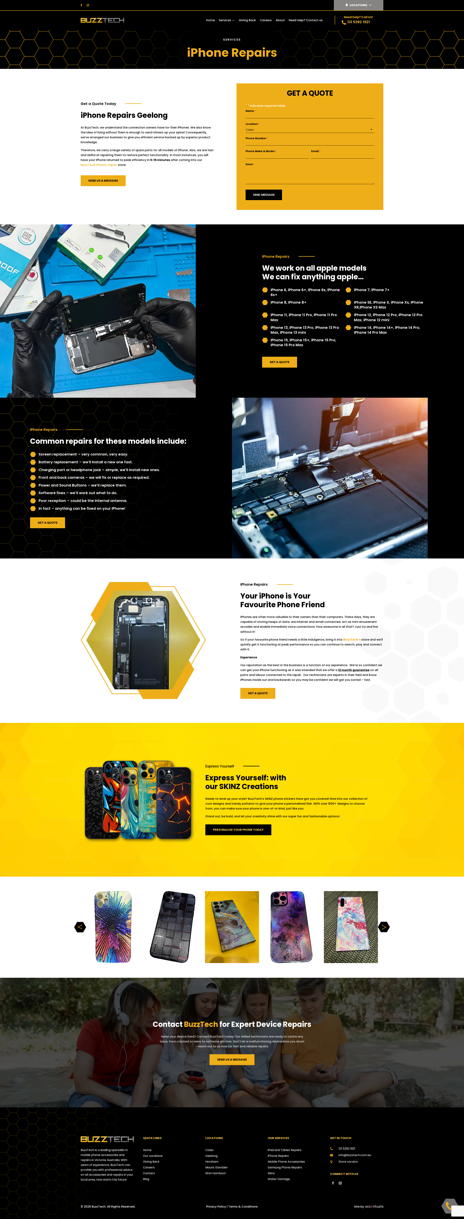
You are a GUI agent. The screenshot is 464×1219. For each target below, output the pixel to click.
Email (315, 151)
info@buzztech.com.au (355, 1155)
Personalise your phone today (238, 830)
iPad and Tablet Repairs (284, 1150)
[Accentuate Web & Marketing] (374, 1206)
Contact (149, 1173)
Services (225, 20)
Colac (209, 1150)
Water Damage (279, 1179)
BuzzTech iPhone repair (99, 165)
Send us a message (103, 181)
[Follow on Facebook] (81, 5)
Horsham (211, 1162)
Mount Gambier (216, 1167)
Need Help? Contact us (306, 20)
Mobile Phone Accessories (286, 1162)
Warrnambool (215, 1173)
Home (210, 20)
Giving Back (247, 20)
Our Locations (153, 1156)
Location (253, 124)
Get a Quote (279, 362)
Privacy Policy (216, 1206)
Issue (250, 164)
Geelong (211, 1156)
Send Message (264, 195)
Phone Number (257, 138)
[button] (383, 927)
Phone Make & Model (261, 151)
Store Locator (348, 1162)
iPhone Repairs (278, 1156)
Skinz (271, 1173)
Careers (266, 20)
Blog (146, 1179)
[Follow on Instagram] (87, 5)
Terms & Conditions (243, 1206)
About (280, 20)
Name (251, 111)
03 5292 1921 (358, 21)
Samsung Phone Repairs (285, 1167)
